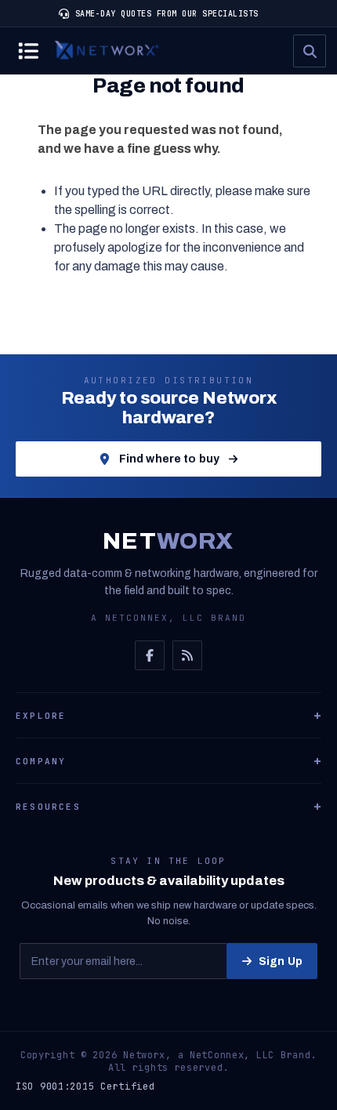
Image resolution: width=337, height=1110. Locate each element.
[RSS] (187, 655)
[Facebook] (150, 655)
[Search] (309, 50)
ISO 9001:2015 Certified (85, 1086)
